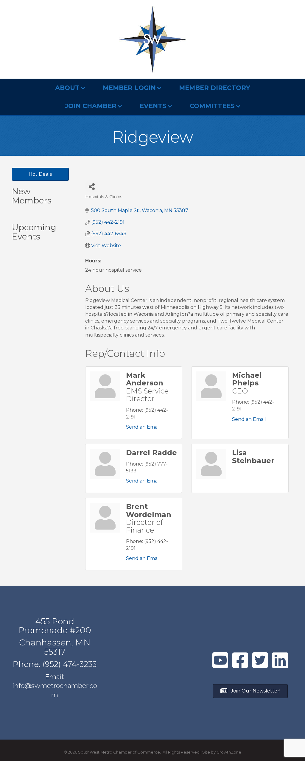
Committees (212, 106)
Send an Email (143, 427)
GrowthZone (229, 752)
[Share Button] (92, 186)
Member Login (129, 87)
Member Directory (214, 87)
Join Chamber (90, 106)
